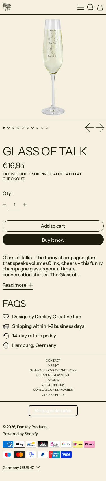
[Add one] (24, 205)
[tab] (4, 128)
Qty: (7, 193)
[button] (90, 7)
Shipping (40, 174)
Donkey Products (32, 426)
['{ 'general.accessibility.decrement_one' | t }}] (4, 205)
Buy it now (53, 240)
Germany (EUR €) (19, 467)
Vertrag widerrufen (53, 410)
